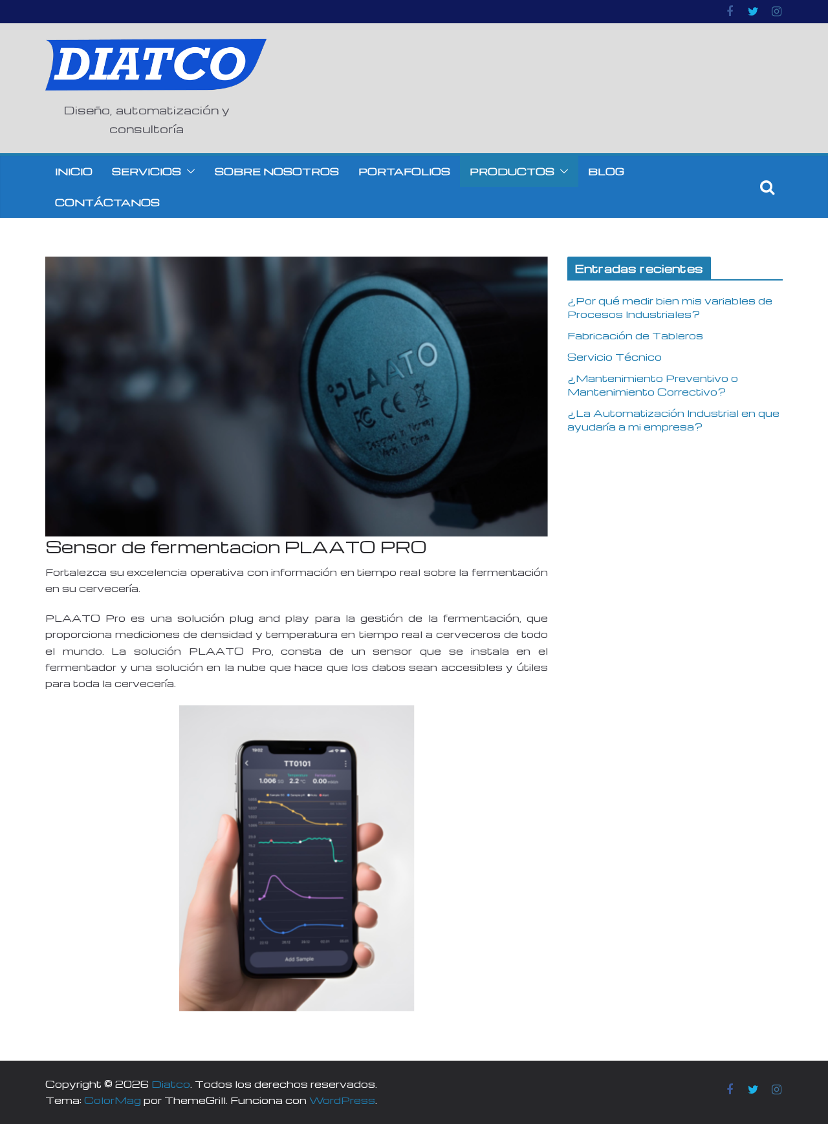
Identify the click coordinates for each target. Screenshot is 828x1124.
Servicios (146, 171)
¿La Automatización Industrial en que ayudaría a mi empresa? (673, 420)
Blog (606, 171)
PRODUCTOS (512, 171)
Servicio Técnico (614, 356)
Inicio (74, 171)
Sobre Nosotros (277, 171)
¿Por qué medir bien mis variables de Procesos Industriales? (669, 307)
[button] (188, 171)
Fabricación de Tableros (635, 335)
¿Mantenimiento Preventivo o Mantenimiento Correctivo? (652, 385)
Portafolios (404, 171)
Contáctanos (107, 202)
